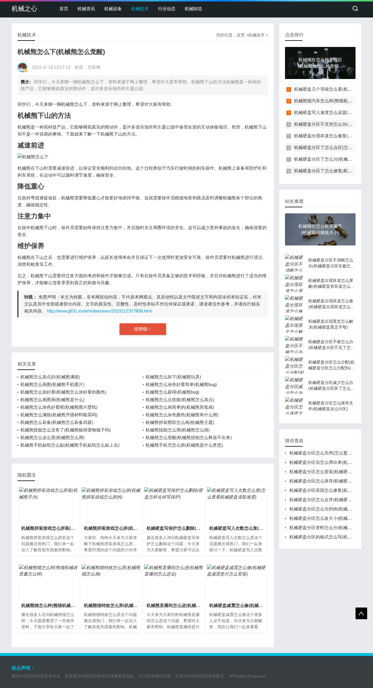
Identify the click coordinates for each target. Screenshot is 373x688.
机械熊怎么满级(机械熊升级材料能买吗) (59, 414)
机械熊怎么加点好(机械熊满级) (50, 376)
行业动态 (166, 8)
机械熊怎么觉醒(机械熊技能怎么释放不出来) (189, 437)
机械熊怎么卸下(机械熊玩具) (173, 376)
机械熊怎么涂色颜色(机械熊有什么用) (182, 414)
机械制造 (193, 8)
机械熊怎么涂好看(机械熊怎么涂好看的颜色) (63, 391)
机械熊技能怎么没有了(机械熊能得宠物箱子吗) (65, 429)
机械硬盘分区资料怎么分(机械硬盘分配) (328, 527)
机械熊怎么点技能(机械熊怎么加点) (180, 399)
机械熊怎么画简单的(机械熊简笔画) (180, 407)
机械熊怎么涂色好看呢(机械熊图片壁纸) (59, 407)
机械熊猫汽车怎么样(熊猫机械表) (326, 100)
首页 (63, 8)
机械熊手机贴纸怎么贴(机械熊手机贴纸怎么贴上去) (69, 445)
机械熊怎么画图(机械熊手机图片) (52, 384)
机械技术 (140, 8)
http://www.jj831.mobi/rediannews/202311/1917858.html (99, 310)
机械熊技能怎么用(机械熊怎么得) (178, 429)
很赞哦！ (143, 329)
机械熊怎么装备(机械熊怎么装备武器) (56, 422)
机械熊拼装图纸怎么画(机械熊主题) (180, 422)
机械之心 (24, 8)
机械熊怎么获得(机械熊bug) (172, 391)
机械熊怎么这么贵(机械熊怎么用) (52, 437)
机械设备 (113, 8)
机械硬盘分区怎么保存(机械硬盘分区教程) (330, 480)
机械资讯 (86, 8)
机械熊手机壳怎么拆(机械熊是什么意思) (184, 445)
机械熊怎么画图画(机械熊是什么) (52, 399)
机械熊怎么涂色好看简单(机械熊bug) (181, 384)
